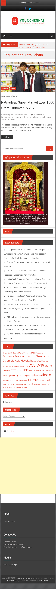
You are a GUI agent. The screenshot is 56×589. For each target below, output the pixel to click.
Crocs (21, 370)
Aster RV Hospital (25, 353)
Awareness (39, 353)
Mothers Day (23, 381)
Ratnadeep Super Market (38, 117)
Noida (5, 385)
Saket (44, 385)
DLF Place (40, 370)
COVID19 (14, 370)
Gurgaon (17, 375)
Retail (13, 88)
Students (11, 387)
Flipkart (10, 376)
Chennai (40, 356)
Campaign (30, 356)
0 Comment (37, 115)
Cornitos (5, 366)
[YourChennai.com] (4, 36)
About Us (10, 431)
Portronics (27, 385)
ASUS (34, 353)
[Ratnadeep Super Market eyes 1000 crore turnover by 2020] (28, 77)
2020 (5, 117)
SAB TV (39, 385)
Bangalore (8, 356)
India (47, 375)
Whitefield (18, 388)
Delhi (26, 370)
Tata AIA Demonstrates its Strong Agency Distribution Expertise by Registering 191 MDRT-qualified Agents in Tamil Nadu (28, 308)
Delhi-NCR (33, 370)
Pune (34, 384)
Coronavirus (14, 366)
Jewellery (6, 381)
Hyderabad (36, 375)
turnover (13, 120)
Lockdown (14, 380)
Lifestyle (5, 88)
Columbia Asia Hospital (17, 360)
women (25, 387)
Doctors (46, 370)
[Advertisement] (28, 465)
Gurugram (26, 376)
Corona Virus (23, 366)
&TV (4, 353)
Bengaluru (20, 356)
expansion (11, 117)
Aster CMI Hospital (13, 353)
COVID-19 (36, 365)
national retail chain (22, 117)
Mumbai (33, 380)
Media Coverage (10, 565)
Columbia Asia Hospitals (39, 361)
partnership (19, 385)
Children (49, 356)
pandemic (11, 384)
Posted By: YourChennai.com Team (15, 115)
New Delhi (45, 380)
